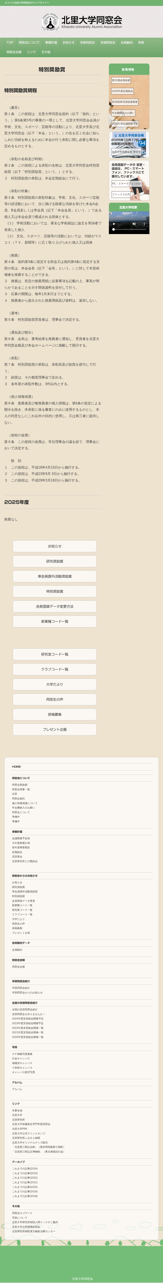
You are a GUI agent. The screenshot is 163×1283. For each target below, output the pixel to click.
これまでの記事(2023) (25, 1173)
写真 (141, 42)
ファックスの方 (121, 194)
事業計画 (51, 42)
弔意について (19, 1217)
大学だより (54, 684)
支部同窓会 (107, 42)
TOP (10, 42)
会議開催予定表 (21, 838)
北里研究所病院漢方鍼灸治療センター (33, 1231)
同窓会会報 (14, 52)
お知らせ (68, 42)
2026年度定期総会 (122, 91)
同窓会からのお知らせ (25, 875)
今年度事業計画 (21, 843)
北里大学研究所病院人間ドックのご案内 (35, 1222)
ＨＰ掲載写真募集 (22, 1054)
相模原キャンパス (22, 1063)
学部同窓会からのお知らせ (27, 992)
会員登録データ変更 (23, 900)
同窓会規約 (18, 798)
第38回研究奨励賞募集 (125, 101)
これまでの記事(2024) (25, 1168)
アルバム (17, 1082)
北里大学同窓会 (82, 1278)
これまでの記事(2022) (25, 1177)
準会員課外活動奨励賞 (55, 576)
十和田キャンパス (22, 1067)
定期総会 (17, 852)
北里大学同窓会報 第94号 (126, 151)
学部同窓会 (87, 42)
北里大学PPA (19, 1128)
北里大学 (17, 1115)
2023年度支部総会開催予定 (28, 1023)
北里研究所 (18, 1119)
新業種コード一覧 (54, 621)
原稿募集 (55, 714)
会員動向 (127, 42)
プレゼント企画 (55, 729)
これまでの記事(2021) (25, 1182)
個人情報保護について (25, 803)
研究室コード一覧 (54, 654)
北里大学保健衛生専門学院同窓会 (31, 1124)
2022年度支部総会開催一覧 (28, 1027)
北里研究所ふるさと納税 (26, 1137)
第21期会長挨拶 (121, 80)
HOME (16, 766)
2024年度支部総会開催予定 (28, 1018)
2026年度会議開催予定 (125, 123)
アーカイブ (18, 1162)
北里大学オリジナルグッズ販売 (30, 1142)
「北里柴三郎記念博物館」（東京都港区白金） (39, 1151)
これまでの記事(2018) (25, 1196)
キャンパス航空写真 (23, 1072)
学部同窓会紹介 (21, 981)
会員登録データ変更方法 (54, 606)
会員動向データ (21, 943)
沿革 (14, 793)
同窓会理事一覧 (21, 789)
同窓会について (29, 42)
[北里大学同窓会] (81, 15)
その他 (45, 52)
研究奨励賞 (54, 561)
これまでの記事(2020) (25, 1187)
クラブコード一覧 (54, 669)
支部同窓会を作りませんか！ (28, 1014)
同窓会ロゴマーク (22, 1213)
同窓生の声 (54, 699)
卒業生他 (17, 1110)
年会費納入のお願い (123, 112)
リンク (31, 52)
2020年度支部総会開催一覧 (28, 1037)
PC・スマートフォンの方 (126, 183)
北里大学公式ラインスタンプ (28, 1133)
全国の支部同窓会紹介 (25, 1002)
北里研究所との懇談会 (25, 861)
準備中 (16, 816)
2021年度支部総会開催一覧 (28, 1032)
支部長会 (17, 856)
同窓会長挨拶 (19, 784)
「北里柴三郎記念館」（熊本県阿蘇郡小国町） (39, 1147)
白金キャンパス (21, 1058)
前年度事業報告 (21, 847)
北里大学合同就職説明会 (26, 1226)
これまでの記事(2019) (25, 1191)
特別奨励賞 (54, 591)
